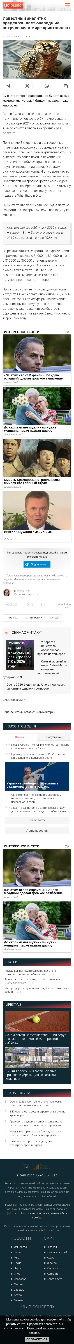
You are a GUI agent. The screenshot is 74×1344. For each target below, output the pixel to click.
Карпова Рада (21, 591)
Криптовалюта (34, 618)
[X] (27, 85)
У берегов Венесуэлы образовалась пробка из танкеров (51, 648)
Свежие (20, 737)
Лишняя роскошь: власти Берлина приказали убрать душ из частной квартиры (30, 1074)
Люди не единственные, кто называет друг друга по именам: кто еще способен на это (38, 809)
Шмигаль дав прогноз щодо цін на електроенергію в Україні (31, 1143)
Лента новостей (37, 830)
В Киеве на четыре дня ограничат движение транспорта (37, 1113)
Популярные (54, 737)
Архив (50, 1257)
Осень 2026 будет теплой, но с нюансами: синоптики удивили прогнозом (35, 686)
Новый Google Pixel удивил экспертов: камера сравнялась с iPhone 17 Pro (40, 746)
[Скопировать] (66, 86)
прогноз (12, 618)
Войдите (8, 712)
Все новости (37, 820)
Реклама (52, 1268)
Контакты (53, 1273)
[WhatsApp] (46, 85)
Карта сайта (54, 1279)
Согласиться (37, 1339)
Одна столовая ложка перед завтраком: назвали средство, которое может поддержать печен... (36, 798)
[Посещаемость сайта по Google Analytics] (42, 1167)
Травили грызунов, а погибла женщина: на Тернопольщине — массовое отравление (36, 1123)
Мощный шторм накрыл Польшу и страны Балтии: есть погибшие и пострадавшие (36, 1133)
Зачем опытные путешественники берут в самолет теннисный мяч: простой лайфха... (35, 1038)
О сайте (52, 1263)
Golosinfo (13, 5)
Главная (52, 1247)
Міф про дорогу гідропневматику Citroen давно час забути (36, 990)
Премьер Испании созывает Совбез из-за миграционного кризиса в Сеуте (38, 756)
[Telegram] (8, 85)
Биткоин (55, 618)
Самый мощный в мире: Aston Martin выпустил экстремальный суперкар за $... (35, 669)
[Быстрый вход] (60, 5)
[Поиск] (53, 5)
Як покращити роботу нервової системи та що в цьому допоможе (34, 981)
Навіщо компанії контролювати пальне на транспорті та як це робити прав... (30, 972)
